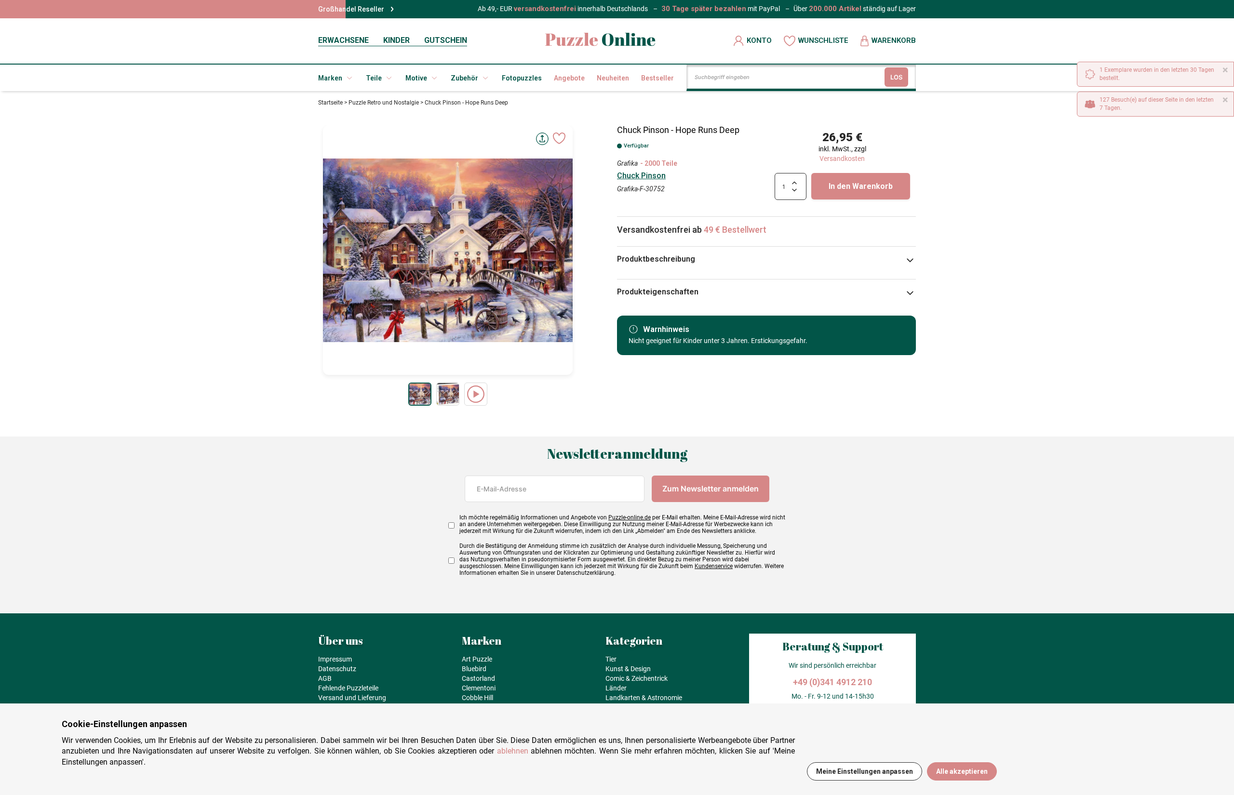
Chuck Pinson (641, 175)
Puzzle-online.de (629, 517)
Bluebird (474, 669)
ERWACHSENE (343, 40)
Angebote (569, 78)
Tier (611, 659)
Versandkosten (842, 158)
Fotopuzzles (522, 78)
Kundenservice (714, 566)
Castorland (478, 678)
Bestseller (657, 78)
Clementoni (479, 688)
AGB (325, 678)
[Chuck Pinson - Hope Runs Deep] (419, 394)
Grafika (627, 163)
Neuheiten (613, 78)
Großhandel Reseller (351, 9)
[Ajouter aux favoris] (559, 138)
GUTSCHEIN (445, 40)
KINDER (396, 40)
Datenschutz (337, 669)
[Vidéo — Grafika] (475, 394)
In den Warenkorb (861, 186)
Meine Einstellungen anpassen (864, 771)
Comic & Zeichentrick (636, 678)
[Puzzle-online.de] (600, 41)
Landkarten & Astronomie (643, 698)
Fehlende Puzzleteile (348, 688)
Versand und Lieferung (352, 698)
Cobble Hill (477, 698)
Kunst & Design (628, 669)
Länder (616, 688)
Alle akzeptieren (962, 771)
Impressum (335, 659)
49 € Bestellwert (735, 230)
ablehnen (512, 750)
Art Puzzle (477, 659)
